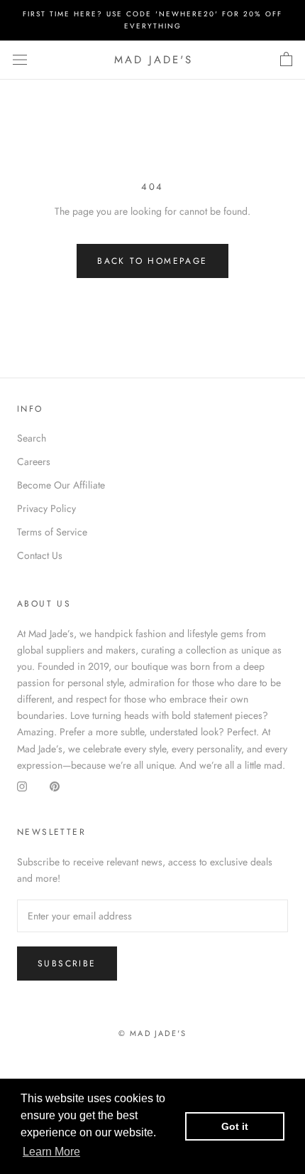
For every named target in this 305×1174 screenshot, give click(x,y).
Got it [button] (234, 1126)
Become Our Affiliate (61, 485)
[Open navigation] (20, 60)
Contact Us (39, 555)
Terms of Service (52, 532)
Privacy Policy (46, 508)
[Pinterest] (55, 786)
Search (31, 438)
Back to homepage (152, 261)
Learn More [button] (51, 1152)
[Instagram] (22, 786)
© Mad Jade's (152, 1033)
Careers (33, 461)
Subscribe (67, 963)
